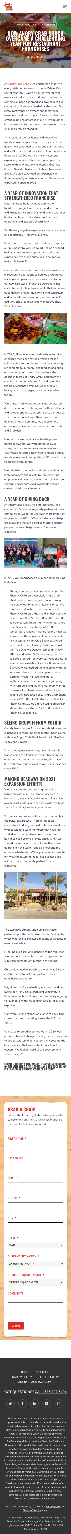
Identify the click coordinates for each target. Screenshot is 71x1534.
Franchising (48, 24)
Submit (16, 1325)
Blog (24, 1372)
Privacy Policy (21, 1377)
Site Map (42, 1372)
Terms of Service (32, 1510)
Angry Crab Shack (19, 84)
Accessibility (49, 1377)
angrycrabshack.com (34, 1382)
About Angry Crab (26, 24)
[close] (65, 6)
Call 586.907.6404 (51, 1391)
